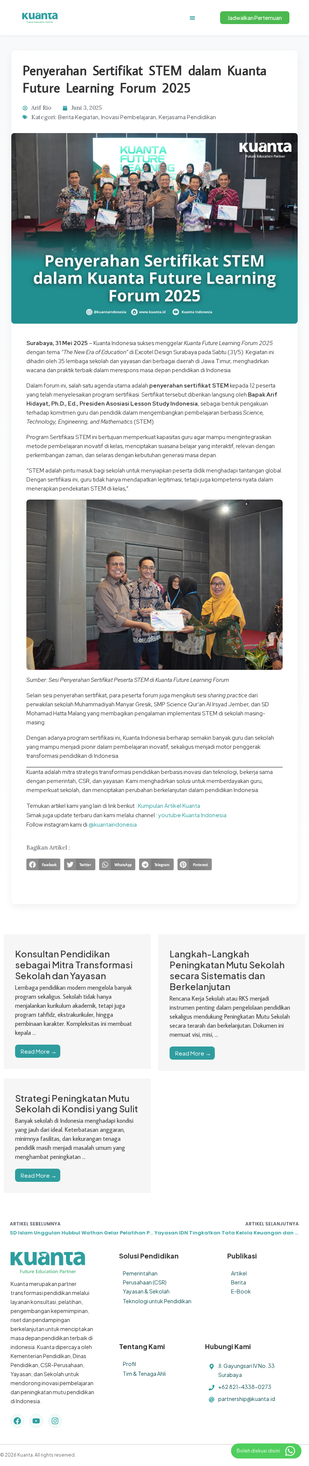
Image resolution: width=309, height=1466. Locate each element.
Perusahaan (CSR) (145, 1282)
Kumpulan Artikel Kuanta (169, 805)
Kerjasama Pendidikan (187, 116)
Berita (238, 1282)
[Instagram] (55, 1421)
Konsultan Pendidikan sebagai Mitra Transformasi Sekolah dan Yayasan (74, 964)
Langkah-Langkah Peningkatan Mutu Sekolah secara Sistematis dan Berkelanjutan (227, 970)
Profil (129, 1363)
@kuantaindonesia (113, 824)
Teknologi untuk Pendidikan (157, 1301)
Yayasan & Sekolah (146, 1291)
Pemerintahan (140, 1273)
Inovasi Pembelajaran (128, 116)
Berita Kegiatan (78, 116)
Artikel (239, 1273)
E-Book (241, 1291)
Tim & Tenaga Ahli (144, 1373)
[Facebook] (17, 1421)
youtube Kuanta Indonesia (192, 814)
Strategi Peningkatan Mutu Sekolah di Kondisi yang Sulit (76, 1103)
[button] (192, 18)
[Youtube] (36, 1421)
